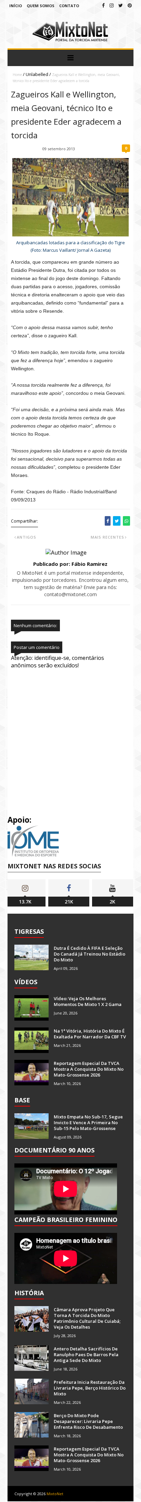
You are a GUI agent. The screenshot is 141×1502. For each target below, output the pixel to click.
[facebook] (103, 5)
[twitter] (121, 5)
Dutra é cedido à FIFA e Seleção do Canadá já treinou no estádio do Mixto (89, 954)
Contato (69, 5)
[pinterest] (129, 5)
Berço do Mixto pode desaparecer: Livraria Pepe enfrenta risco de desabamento (88, 1421)
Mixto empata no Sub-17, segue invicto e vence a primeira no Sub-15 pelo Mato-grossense (88, 1122)
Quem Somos (40, 5)
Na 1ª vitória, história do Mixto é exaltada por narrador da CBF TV (90, 1034)
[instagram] (111, 5)
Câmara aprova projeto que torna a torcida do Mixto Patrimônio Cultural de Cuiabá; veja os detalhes (87, 1318)
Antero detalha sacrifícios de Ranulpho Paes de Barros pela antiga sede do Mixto (86, 1354)
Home (17, 74)
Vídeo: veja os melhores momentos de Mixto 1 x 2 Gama (87, 1001)
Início (15, 5)
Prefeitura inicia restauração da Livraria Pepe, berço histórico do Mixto (90, 1388)
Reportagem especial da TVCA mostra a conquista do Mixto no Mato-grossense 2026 (89, 1069)
